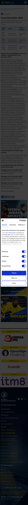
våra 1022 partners (11, 232)
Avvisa (14, 283)
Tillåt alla (14, 273)
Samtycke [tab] (4, 224)
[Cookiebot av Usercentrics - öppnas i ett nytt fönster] (19, 221)
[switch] (24, 256)
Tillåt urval (14, 278)
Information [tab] (12, 224)
